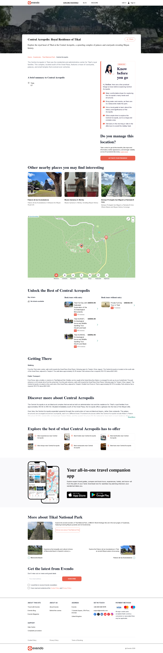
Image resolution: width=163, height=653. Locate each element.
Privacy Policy (67, 588)
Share (131, 39)
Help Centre (31, 627)
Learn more (124, 152)
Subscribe (72, 579)
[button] (81, 246)
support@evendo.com (101, 610)
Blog (85, 2)
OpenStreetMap (34, 216)
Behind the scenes (55, 610)
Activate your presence (117, 158)
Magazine (94, 2)
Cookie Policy (55, 588)
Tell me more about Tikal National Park (68, 530)
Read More (131, 417)
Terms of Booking (77, 640)
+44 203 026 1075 (100, 607)
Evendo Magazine (33, 614)
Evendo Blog (32, 610)
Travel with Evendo (34, 607)
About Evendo (54, 607)
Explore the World (70, 2)
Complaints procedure (35, 630)
